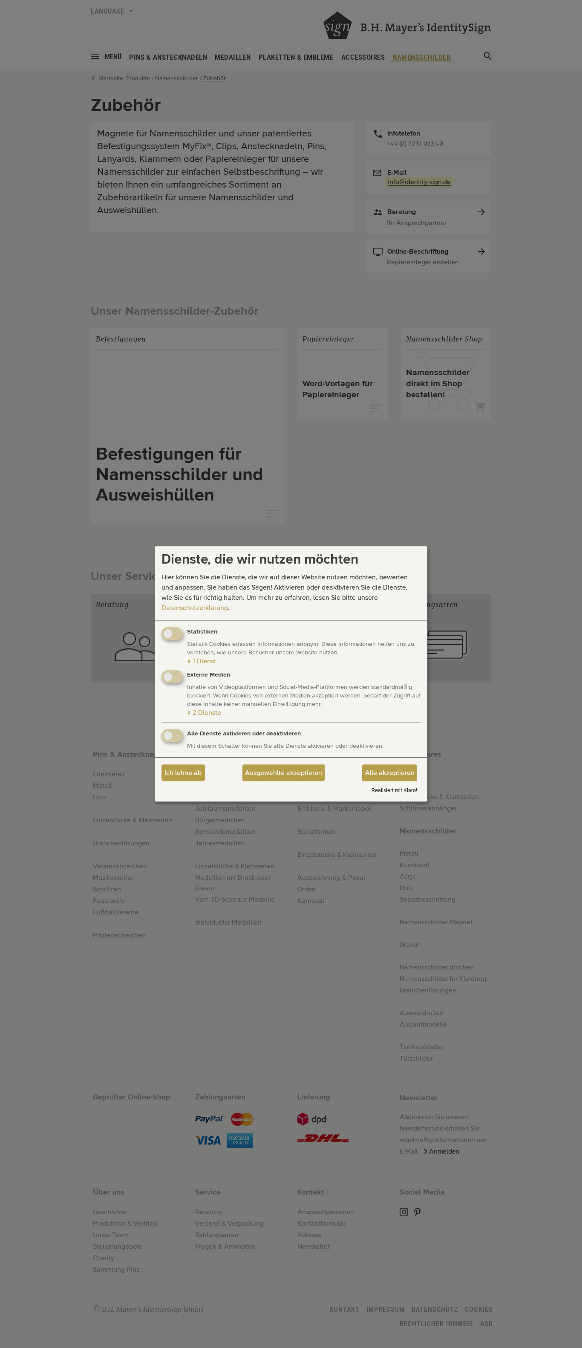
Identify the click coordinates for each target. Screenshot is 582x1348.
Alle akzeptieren (390, 772)
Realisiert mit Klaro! (394, 790)
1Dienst (201, 661)
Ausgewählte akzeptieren (283, 772)
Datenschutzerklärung (194, 608)
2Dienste (204, 713)
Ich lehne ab (183, 772)
